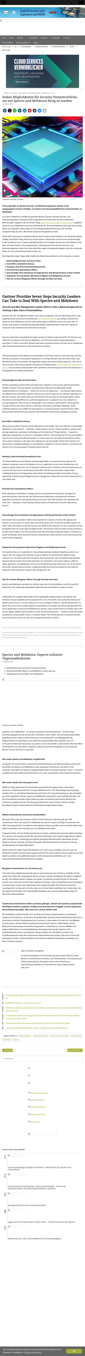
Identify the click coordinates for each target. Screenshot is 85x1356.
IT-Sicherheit (26, 47)
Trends (20, 38)
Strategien (33, 38)
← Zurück (7, 1050)
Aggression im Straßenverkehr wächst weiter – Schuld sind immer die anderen (41, 1222)
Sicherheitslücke (25, 1036)
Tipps (35, 42)
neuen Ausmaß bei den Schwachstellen (56, 222)
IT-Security (13, 93)
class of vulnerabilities (47, 318)
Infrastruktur (7, 42)
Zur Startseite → (75, 1050)
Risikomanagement (40, 1036)
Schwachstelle (76, 1036)
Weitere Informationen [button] (33, 1352)
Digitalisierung (41, 47)
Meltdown (7, 1040)
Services (66, 38)
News (11, 38)
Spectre (16, 1040)
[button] (5, 111)
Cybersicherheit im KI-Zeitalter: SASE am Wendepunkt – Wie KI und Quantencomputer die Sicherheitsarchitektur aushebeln (37, 1187)
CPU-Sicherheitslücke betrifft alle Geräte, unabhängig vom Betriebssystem (37, 1028)
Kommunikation (23, 42)
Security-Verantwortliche (59, 1036)
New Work (6, 50)
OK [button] (74, 1351)
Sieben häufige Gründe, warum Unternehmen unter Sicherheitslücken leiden (38, 1023)
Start (4, 38)
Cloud (71, 47)
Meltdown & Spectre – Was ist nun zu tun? (23, 1003)
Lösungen (56, 38)
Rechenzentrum (58, 47)
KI (15, 47)
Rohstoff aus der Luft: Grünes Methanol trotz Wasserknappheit (34, 1238)
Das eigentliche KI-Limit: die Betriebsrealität (27, 1205)
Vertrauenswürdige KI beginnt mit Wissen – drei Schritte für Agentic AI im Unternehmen (39, 1168)
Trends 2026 (6, 47)
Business (44, 38)
